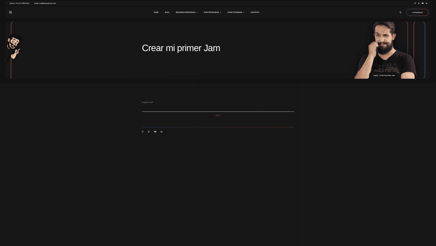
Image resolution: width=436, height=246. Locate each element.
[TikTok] (418, 3)
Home (375, 75)
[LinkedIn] (426, 3)
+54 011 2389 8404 (22, 3)
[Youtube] (423, 3)
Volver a (218, 115)
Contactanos (417, 12)
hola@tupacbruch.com (47, 3)
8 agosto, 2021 (147, 102)
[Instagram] (415, 3)
